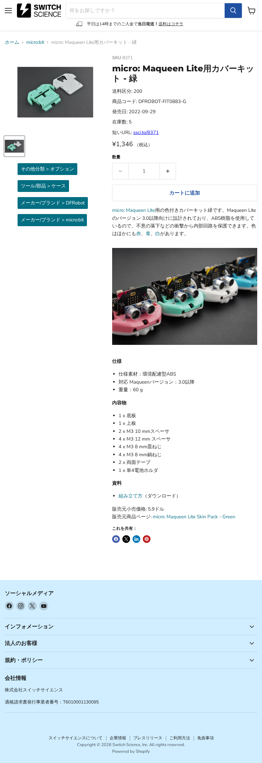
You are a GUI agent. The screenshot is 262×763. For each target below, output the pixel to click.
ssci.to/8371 (146, 132)
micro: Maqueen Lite (133, 210)
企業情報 (118, 738)
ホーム (12, 42)
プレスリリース (147, 738)
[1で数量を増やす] (168, 171)
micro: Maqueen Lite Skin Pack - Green (194, 516)
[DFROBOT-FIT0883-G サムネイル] (14, 146)
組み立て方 (131, 496)
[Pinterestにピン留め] (146, 539)
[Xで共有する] (126, 539)
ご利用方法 (179, 738)
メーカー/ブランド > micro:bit (52, 220)
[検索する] (233, 10)
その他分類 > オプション (47, 169)
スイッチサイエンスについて (76, 738)
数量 (116, 157)
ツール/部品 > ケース (43, 186)
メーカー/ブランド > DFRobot (53, 203)
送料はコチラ (170, 24)
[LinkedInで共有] (136, 539)
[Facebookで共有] (116, 539)
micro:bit (35, 42)
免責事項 (205, 738)
